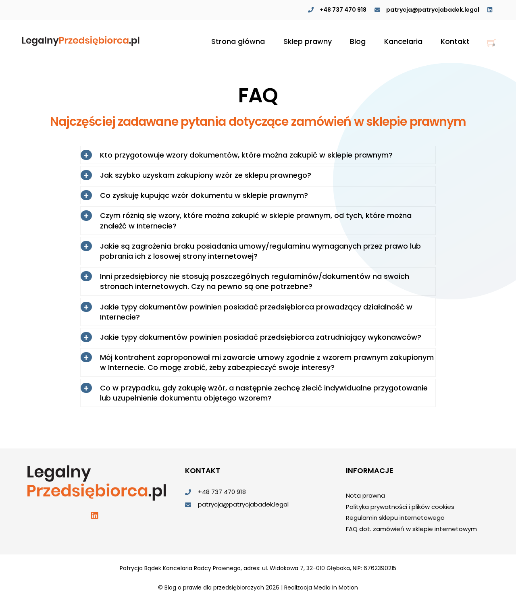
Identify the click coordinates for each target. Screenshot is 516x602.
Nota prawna (365, 495)
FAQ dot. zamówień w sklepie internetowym (411, 529)
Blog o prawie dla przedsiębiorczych (214, 587)
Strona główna (238, 41)
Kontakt (455, 41)
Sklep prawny (307, 41)
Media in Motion (336, 587)
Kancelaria (403, 41)
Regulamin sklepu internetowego (395, 517)
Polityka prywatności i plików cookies (400, 506)
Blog (358, 41)
